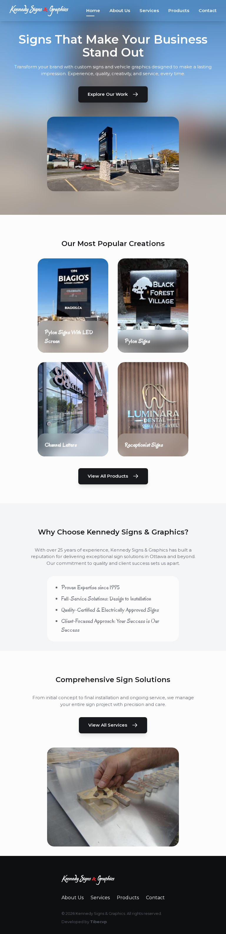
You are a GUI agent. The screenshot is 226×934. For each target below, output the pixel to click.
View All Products (108, 476)
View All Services (107, 725)
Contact (208, 10)
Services (149, 10)
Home (93, 10)
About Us (119, 10)
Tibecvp (98, 921)
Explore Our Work (108, 94)
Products (178, 10)
